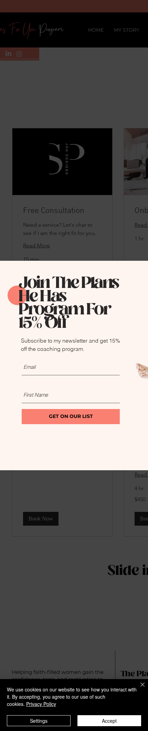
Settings (38, 720)
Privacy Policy (41, 703)
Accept (109, 720)
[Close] (138, 688)
